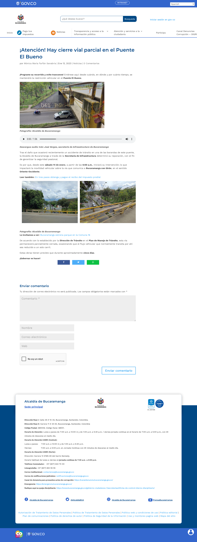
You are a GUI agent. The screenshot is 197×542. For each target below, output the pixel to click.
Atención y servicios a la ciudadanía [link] (127, 32)
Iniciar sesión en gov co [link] (162, 19)
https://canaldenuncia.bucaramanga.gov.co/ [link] (93, 480)
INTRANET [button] (122, 3)
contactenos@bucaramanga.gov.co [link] (58, 472)
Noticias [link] (77, 63)
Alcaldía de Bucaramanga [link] (41, 500)
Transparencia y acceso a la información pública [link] (89, 32)
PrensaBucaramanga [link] (163, 500)
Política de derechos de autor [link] (66, 516)
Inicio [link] (10, 32)
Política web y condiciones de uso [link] (140, 512)
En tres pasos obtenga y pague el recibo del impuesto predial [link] (68, 177)
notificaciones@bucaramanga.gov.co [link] (72, 476)
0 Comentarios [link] (91, 63)
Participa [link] (161, 32)
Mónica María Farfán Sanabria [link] (40, 63)
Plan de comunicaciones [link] (35, 516)
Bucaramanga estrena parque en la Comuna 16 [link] (65, 235)
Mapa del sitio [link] (167, 516)
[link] (26, 5)
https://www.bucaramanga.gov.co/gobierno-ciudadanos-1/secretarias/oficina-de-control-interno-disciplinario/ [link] (105, 488)
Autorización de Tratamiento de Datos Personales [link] (44, 512)
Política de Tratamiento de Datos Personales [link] (96, 512)
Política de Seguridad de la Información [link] (105, 516)
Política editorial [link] (168, 512)
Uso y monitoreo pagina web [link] (143, 516)
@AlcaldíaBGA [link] (77, 500)
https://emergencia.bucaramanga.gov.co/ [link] (54, 484)
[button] (119, 370)
